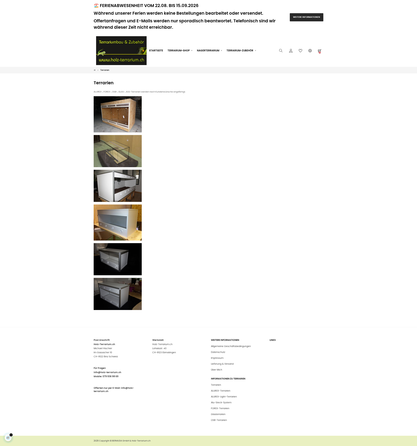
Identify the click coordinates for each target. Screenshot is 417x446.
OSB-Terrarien (219, 420)
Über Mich (216, 370)
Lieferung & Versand (222, 364)
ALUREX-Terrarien (220, 391)
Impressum (217, 358)
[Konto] (291, 50)
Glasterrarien (218, 414)
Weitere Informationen (306, 17)
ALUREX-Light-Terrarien (224, 397)
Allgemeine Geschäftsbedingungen (231, 346)
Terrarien (216, 385)
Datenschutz (218, 352)
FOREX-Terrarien (220, 408)
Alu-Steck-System (221, 402)
